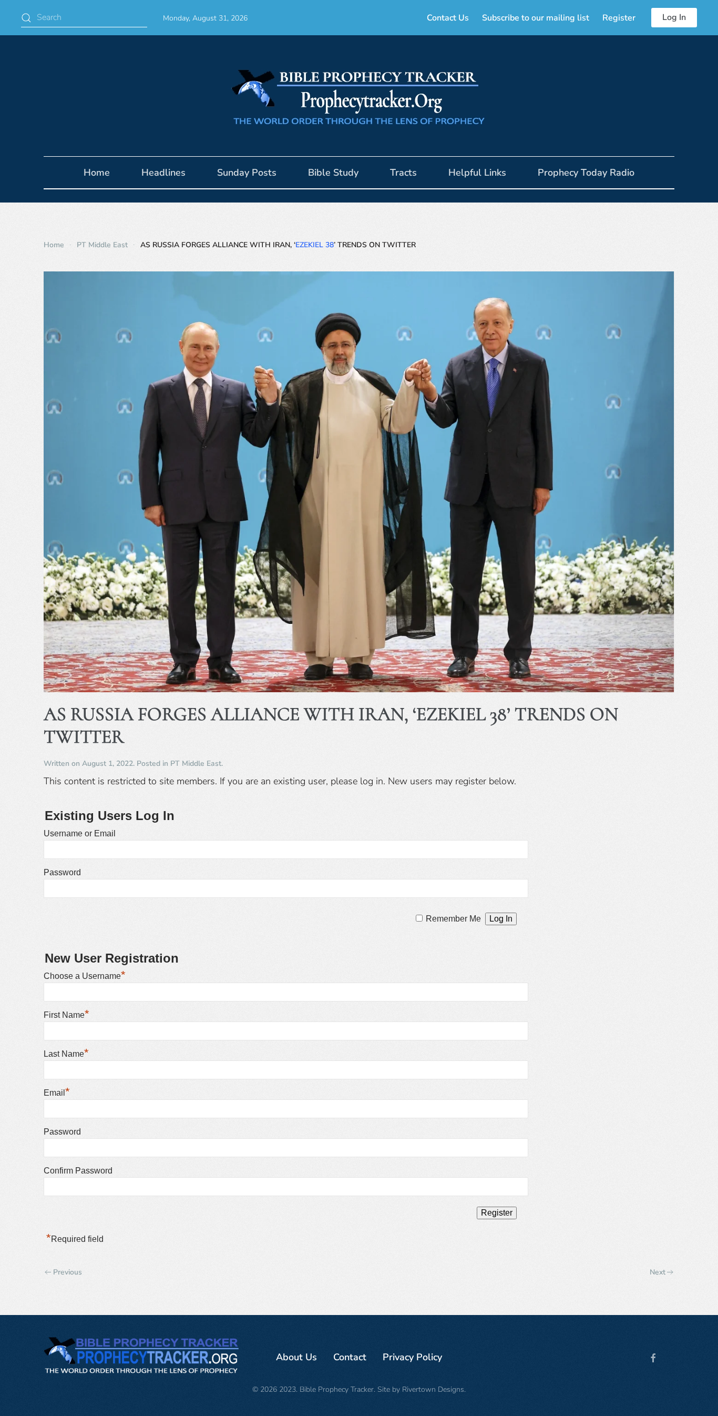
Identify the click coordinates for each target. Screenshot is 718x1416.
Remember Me (453, 918)
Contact (349, 1357)
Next (657, 1272)
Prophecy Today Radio (586, 172)
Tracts (403, 172)
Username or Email (80, 833)
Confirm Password (78, 1170)
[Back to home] (359, 95)
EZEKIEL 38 (314, 245)
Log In (674, 17)
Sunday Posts (246, 172)
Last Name (66, 1053)
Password (62, 872)
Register (618, 18)
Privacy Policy (412, 1357)
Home (97, 172)
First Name (66, 1014)
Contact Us (448, 18)
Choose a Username (85, 976)
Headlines (163, 172)
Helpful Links (477, 172)
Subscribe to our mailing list (535, 18)
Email (57, 1092)
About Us (296, 1357)
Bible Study (333, 172)
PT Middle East (195, 763)
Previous (67, 1272)
